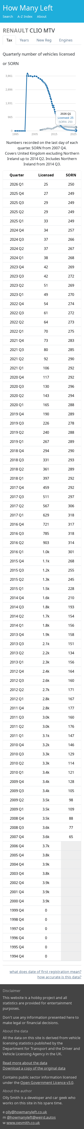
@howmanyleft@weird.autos (31, 1117)
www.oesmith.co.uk (23, 1122)
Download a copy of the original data (34, 1068)
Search (8, 16)
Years (24, 40)
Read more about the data (25, 1062)
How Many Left (28, 8)
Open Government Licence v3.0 (46, 1082)
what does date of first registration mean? (45, 971)
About (41, 16)
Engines (66, 40)
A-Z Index (24, 16)
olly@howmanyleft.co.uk (26, 1111)
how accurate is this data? (59, 977)
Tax (9, 40)
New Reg (44, 40)
